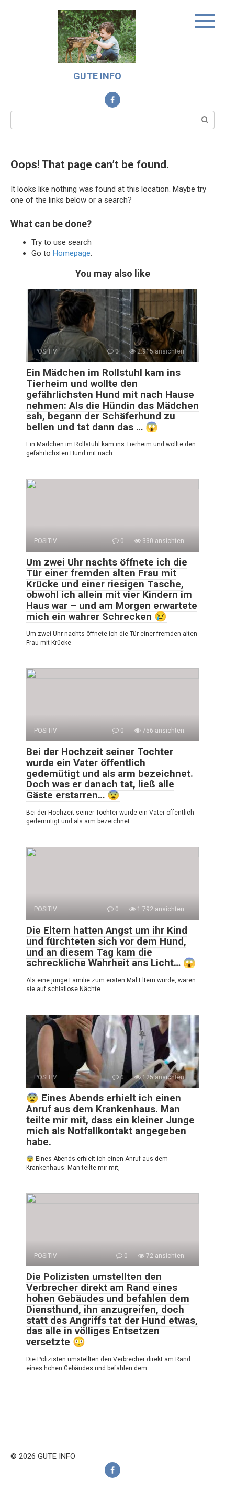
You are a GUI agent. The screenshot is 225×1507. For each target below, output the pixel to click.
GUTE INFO (97, 75)
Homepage (72, 253)
